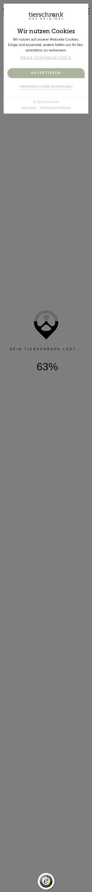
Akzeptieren (46, 73)
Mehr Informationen (46, 58)
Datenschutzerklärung (55, 107)
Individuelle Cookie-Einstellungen (46, 86)
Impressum (29, 107)
